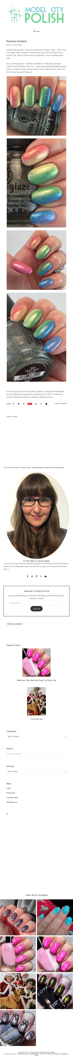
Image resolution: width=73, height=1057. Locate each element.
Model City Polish (36, 15)
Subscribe (36, 608)
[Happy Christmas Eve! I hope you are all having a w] (18, 991)
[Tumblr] (35, 403)
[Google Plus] (24, 403)
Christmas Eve (36, 719)
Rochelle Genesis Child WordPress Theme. (31, 1054)
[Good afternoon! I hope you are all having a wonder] (55, 991)
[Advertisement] (20, 852)
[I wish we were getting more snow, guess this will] (55, 917)
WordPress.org (11, 802)
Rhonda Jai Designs (48, 1052)
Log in (8, 788)
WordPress (64, 1054)
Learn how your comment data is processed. (48, 467)
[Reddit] (41, 403)
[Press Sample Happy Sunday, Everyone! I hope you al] (18, 1028)
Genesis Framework (53, 1054)
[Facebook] (13, 403)
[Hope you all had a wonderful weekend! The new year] (18, 954)
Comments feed (12, 797)
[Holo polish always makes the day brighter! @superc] (18, 917)
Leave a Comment (61, 403)
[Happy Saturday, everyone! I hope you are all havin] (55, 954)
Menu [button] (38, 31)
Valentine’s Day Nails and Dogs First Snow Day (36, 680)
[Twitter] (18, 403)
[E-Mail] (46, 403)
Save (30, 404)
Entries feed (10, 793)
